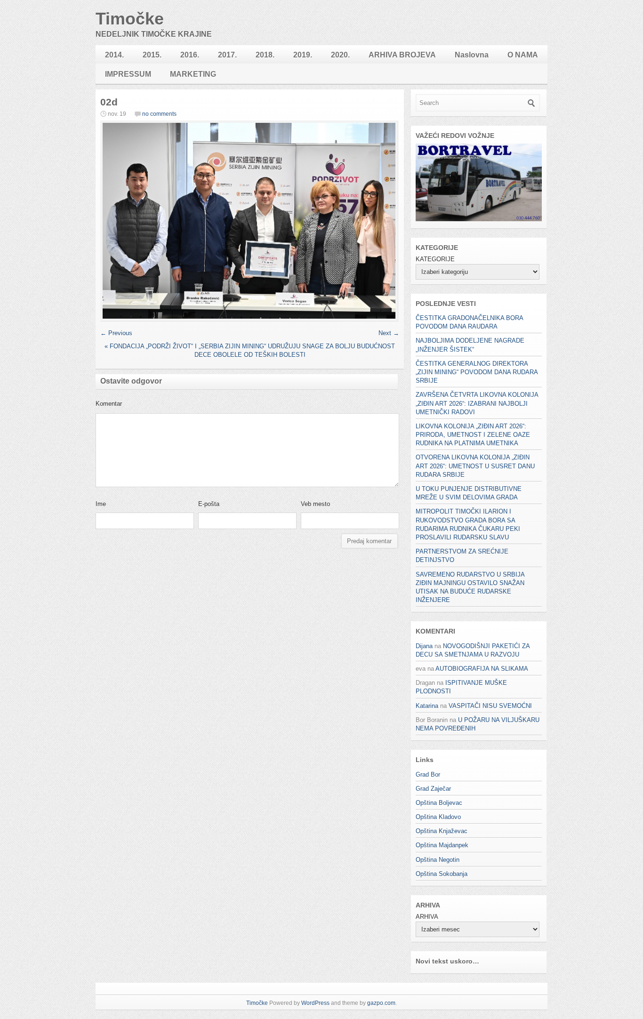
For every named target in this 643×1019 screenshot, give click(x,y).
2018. (265, 55)
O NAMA (522, 55)
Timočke (130, 18)
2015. (152, 55)
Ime (101, 503)
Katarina (427, 705)
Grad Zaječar (433, 788)
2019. (302, 55)
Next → (388, 333)
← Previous (116, 333)
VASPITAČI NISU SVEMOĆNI (490, 705)
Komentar (109, 403)
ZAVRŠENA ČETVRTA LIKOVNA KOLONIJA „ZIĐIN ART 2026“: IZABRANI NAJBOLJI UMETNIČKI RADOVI (477, 403)
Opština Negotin (437, 859)
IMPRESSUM (128, 74)
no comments (159, 114)
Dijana (424, 646)
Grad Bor (428, 774)
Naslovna (472, 55)
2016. (189, 55)
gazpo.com (381, 1003)
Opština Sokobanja (441, 873)
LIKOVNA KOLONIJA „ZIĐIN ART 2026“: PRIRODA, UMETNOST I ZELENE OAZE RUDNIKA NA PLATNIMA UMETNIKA (473, 435)
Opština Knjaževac (441, 830)
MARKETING (193, 74)
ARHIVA (427, 916)
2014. (114, 55)
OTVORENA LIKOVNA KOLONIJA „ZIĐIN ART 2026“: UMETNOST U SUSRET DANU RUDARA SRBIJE (475, 466)
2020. (340, 55)
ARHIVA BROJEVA (402, 55)
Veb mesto (315, 503)
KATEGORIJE (435, 259)
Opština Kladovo (438, 816)
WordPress (315, 1003)
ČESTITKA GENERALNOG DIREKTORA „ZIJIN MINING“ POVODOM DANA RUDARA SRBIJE (477, 372)
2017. (227, 55)
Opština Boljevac (439, 802)
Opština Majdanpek (442, 845)
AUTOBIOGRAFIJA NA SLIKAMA (481, 668)
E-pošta (208, 503)
